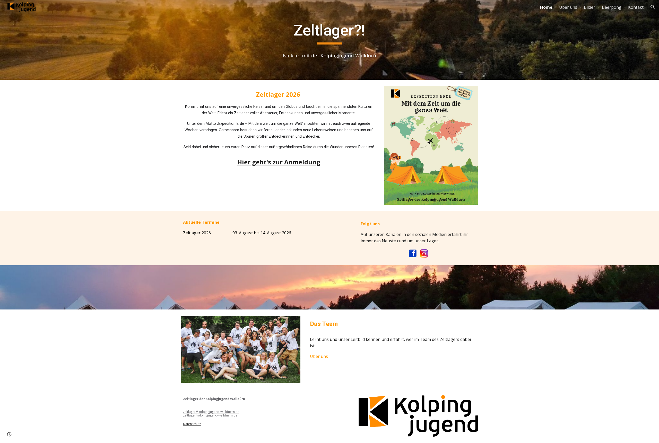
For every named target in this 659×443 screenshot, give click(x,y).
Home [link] (546, 7)
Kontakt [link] (636, 7)
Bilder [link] (589, 7)
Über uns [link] (568, 7)
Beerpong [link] (611, 7)
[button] (653, 7)
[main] (329, 32)
